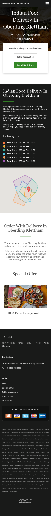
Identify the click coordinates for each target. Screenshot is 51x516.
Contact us (7, 400)
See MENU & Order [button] (25, 65)
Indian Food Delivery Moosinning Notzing (16, 472)
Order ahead (7, 396)
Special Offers (8, 388)
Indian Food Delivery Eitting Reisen (14, 488)
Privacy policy (8, 343)
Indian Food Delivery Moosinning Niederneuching (18, 478)
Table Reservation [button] (25, 56)
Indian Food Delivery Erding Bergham (27, 449)
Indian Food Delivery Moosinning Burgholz (34, 475)
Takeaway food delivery (9, 491)
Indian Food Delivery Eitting (38, 488)
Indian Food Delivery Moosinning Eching (35, 468)
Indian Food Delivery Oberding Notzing (22, 462)
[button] (47, 3)
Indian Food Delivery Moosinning (28, 481)
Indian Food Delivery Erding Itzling (32, 439)
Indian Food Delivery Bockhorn (37, 485)
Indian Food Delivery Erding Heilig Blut (23, 432)
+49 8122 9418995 (13, 368)
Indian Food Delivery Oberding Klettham (34, 455)
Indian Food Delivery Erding (29, 452)
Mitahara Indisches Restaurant (16, 3)
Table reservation (10, 392)
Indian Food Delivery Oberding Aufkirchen (15, 458)
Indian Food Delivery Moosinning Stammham (24, 465)
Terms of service (25, 343)
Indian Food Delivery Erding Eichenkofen (21, 445)
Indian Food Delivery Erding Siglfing (28, 436)
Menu (4, 383)
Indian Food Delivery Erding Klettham (15, 429)
